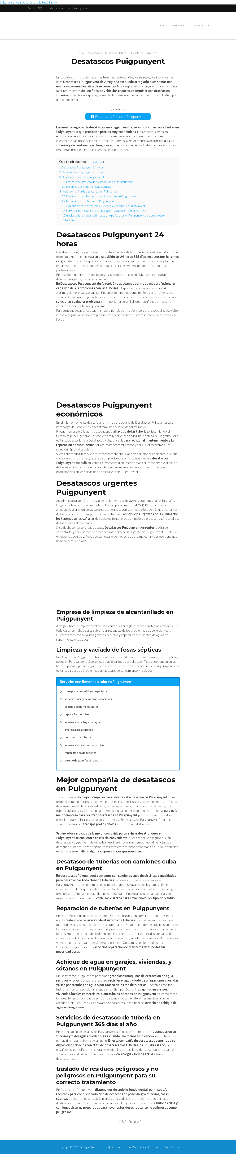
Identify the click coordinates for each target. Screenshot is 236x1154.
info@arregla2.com (79, 8)
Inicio (161, 25)
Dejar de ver (95, 161)
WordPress (171, 1147)
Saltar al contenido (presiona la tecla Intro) (28, 2)
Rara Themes (140, 1147)
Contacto (202, 25)
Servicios (178, 25)
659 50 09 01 (34, 8)
